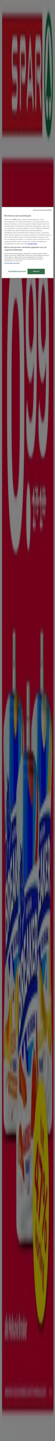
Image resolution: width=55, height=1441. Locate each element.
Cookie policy (32, 244)
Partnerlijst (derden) (12, 263)
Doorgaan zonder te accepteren (42, 210)
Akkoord (36, 271)
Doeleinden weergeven (17, 271)
